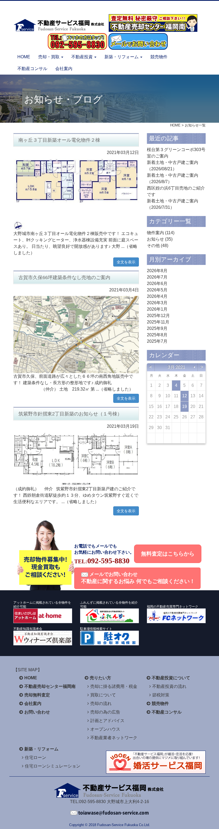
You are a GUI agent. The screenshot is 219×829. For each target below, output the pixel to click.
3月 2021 (176, 367)
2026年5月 (157, 290)
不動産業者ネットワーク (113, 737)
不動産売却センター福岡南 (50, 686)
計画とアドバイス (107, 720)
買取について (103, 695)
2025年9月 (157, 328)
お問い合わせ (37, 712)
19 (184, 406)
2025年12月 (158, 315)
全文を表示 (126, 262)
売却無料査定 (37, 695)
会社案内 (63, 68)
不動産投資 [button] (82, 57)
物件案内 (155, 232)
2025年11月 (158, 322)
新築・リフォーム (41, 749)
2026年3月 (157, 302)
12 (184, 396)
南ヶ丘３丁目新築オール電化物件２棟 (59, 140)
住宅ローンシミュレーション (52, 766)
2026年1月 (157, 309)
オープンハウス (105, 729)
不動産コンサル (32, 68)
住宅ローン (35, 757)
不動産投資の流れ (169, 686)
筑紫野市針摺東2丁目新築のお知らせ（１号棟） (70, 414)
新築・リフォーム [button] (122, 57)
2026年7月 (157, 277)
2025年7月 (157, 341)
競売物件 (158, 57)
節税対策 (160, 695)
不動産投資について (171, 678)
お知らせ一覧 (195, 125)
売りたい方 (100, 678)
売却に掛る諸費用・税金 (113, 686)
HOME (23, 57)
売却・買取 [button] (49, 57)
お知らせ (155, 239)
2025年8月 (157, 335)
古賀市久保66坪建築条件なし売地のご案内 (64, 277)
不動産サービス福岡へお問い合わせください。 (109, 813)
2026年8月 (157, 270)
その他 (153, 245)
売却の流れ (101, 703)
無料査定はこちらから (167, 554)
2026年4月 (157, 296)
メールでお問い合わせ (138, 578)
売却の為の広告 (105, 712)
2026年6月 (157, 283)
